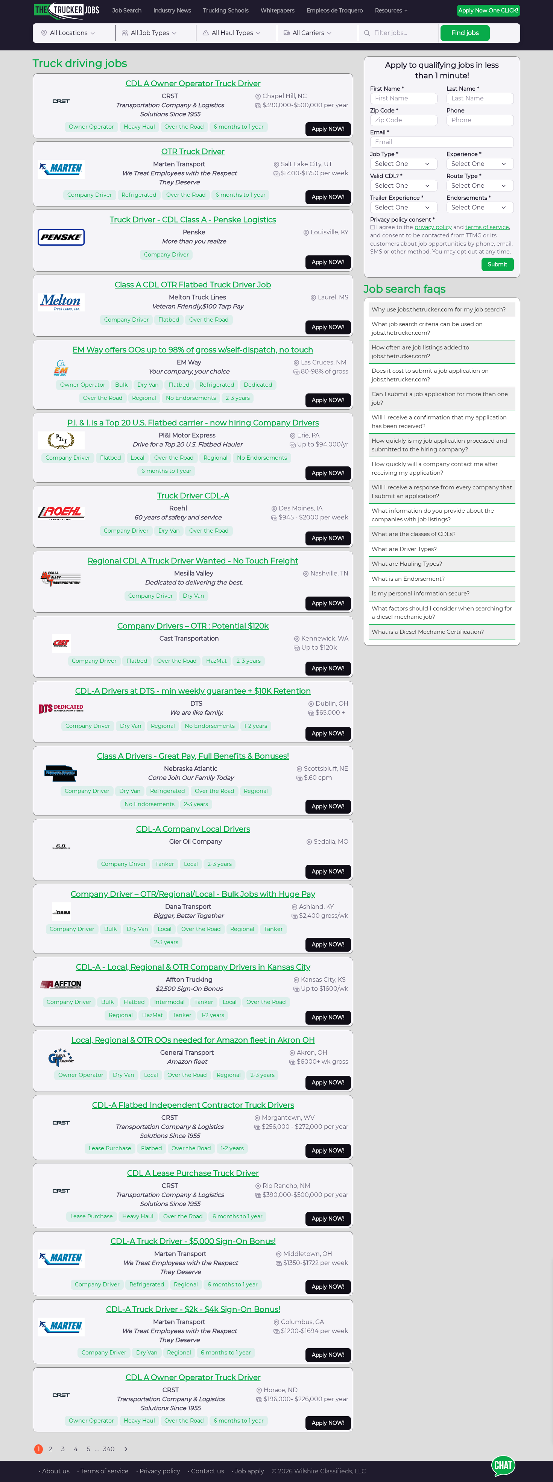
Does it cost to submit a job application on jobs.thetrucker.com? (430, 375)
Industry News (172, 10)
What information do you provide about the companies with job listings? (433, 515)
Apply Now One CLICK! (488, 10)
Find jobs (465, 32)
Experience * (464, 154)
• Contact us (206, 1471)
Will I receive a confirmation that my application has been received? (439, 422)
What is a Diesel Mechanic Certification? (428, 631)
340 (109, 1449)
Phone (456, 110)
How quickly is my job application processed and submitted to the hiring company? (439, 445)
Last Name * (463, 88)
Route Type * (464, 176)
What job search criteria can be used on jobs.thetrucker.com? (427, 328)
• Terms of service (103, 1471)
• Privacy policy (158, 1471)
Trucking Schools (226, 10)
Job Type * (384, 154)
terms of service (487, 227)
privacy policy (433, 227)
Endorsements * (469, 197)
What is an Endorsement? (408, 578)
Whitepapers (278, 10)
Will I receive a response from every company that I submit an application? (442, 492)
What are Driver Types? (404, 549)
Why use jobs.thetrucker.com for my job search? (439, 309)
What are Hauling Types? (407, 563)
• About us (54, 1471)
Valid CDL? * (386, 176)
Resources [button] (388, 10)
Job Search (126, 10)
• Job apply (248, 1471)
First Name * (387, 88)
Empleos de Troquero (335, 10)
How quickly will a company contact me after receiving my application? (435, 468)
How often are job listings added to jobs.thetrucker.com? (420, 352)
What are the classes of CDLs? (414, 534)
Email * (379, 132)
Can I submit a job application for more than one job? (440, 398)
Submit (497, 264)
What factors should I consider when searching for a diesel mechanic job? (442, 613)
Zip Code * (384, 110)
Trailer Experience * (397, 197)
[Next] (125, 1449)
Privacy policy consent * (402, 219)
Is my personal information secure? (421, 593)
